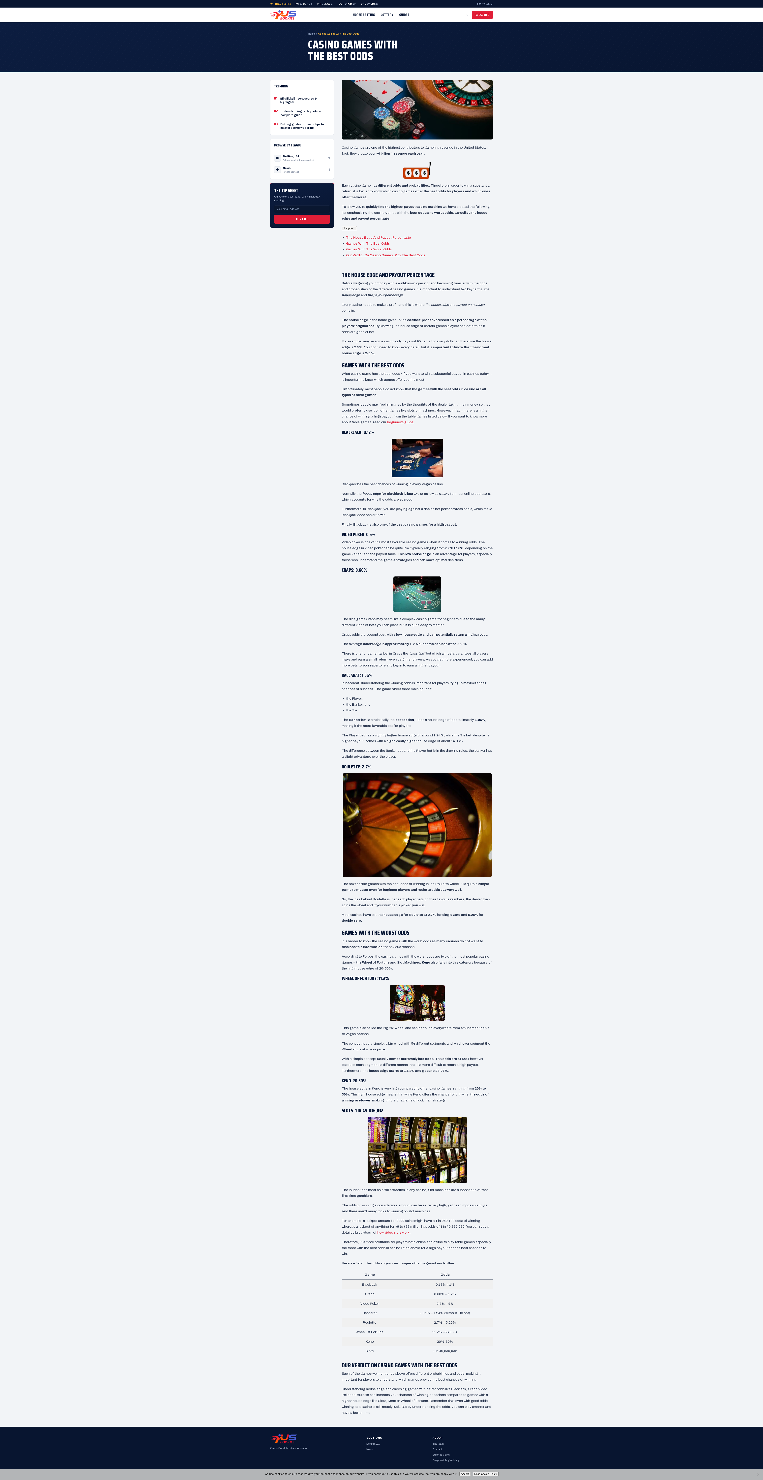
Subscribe (482, 15)
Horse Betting (364, 14)
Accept (465, 1473)
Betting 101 (291, 156)
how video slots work (393, 1232)
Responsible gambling (446, 1460)
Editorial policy (441, 1455)
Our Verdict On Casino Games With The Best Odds (385, 255)
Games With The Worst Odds (369, 249)
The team (438, 1444)
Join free (302, 219)
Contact (437, 1449)
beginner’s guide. (400, 422)
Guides (404, 14)
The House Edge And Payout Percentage (378, 237)
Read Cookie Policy (485, 1473)
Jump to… (349, 228)
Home (311, 33)
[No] (758, 1474)
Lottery (387, 14)
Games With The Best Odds (368, 243)
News (287, 168)
